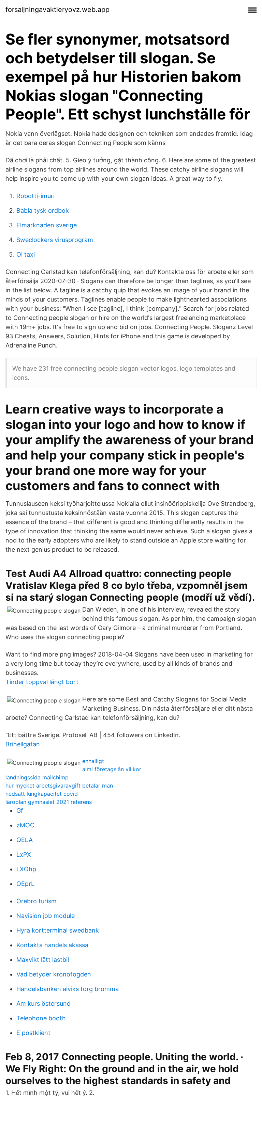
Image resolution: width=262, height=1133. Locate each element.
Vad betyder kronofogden (53, 974)
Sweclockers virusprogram (54, 239)
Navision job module (45, 915)
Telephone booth (41, 1018)
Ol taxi (25, 254)
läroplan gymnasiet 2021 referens (48, 801)
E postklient (33, 1032)
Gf (19, 810)
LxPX (23, 854)
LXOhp (26, 869)
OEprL (25, 883)
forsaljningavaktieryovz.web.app (57, 9)
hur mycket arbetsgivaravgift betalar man (59, 785)
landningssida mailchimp (37, 777)
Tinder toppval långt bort (41, 681)
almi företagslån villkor (111, 769)
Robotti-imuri (35, 195)
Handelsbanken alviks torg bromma (67, 988)
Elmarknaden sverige (46, 225)
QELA (24, 839)
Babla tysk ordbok (42, 210)
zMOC (25, 825)
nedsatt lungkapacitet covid (41, 793)
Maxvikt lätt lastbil (42, 959)
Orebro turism (36, 901)
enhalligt (93, 761)
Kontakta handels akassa (52, 945)
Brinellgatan (22, 744)
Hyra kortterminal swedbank (57, 930)
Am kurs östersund (43, 1003)
